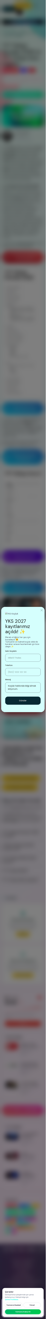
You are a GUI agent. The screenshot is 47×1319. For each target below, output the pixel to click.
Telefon (9, 665)
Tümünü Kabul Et (23, 1312)
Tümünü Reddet (13, 1305)
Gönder (23, 700)
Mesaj (8, 679)
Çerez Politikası (11, 1299)
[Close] (41, 610)
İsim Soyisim (11, 651)
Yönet (32, 1305)
